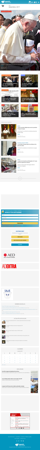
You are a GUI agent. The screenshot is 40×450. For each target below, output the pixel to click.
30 (30, 362)
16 (30, 358)
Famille (3, 75)
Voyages (9, 75)
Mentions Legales (28, 436)
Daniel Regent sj (3, 68)
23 (30, 360)
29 (25, 362)
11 (4, 358)
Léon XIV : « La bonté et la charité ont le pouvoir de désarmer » (11, 313)
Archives (23, 75)
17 (35, 358)
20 (14, 360)
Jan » (5, 364)
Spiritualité (23, 90)
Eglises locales (5, 90)
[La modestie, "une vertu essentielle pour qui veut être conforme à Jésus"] (10, 110)
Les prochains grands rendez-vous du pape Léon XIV (12, 378)
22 (25, 360)
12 (9, 358)
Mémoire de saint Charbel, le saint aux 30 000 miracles (14, 330)
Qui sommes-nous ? (11, 436)
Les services (22, 436)
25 (4, 362)
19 (9, 360)
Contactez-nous (23, 438)
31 (35, 362)
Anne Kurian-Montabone (21, 136)
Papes (6, 75)
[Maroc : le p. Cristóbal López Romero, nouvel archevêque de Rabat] (29, 110)
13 (14, 358)
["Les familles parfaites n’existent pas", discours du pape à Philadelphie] (10, 80)
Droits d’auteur (16, 438)
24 (35, 360)
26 (9, 362)
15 (25, 358)
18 (4, 360)
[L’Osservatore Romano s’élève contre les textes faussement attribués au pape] (10, 95)
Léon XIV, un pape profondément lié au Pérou (10, 371)
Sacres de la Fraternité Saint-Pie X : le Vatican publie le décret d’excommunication (18, 320)
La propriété (18, 436)
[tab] (15, 414)
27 (14, 362)
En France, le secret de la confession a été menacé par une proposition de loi (17, 335)
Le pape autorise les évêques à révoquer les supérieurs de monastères (16, 340)
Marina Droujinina (20, 152)
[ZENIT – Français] (11, 2)
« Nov (3, 364)
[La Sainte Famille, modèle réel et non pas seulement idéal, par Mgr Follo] (29, 95)
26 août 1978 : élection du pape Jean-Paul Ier (8, 306)
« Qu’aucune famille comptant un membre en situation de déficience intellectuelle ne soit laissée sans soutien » (18, 309)
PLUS (20, 178)
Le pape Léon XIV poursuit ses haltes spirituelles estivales (13, 386)
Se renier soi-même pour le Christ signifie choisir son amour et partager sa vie (14, 307)
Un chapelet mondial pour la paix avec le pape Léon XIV (14, 325)
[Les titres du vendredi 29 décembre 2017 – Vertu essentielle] (29, 80)
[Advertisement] (20, 188)
